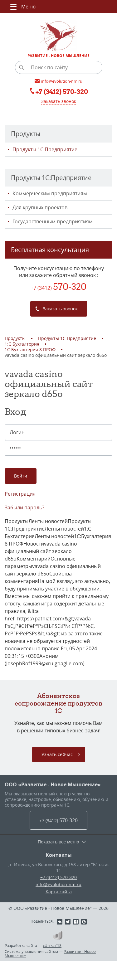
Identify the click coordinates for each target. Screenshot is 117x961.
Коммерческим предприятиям (49, 193)
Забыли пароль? (24, 507)
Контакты (59, 855)
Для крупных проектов (39, 207)
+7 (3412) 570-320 (58, 877)
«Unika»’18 (52, 945)
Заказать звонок (58, 101)
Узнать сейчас (57, 754)
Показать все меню (58, 842)
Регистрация (20, 493)
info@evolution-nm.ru (58, 884)
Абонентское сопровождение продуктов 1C (58, 703)
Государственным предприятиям (52, 221)
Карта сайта (59, 892)
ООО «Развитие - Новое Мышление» (53, 784)
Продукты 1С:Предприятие (44, 149)
